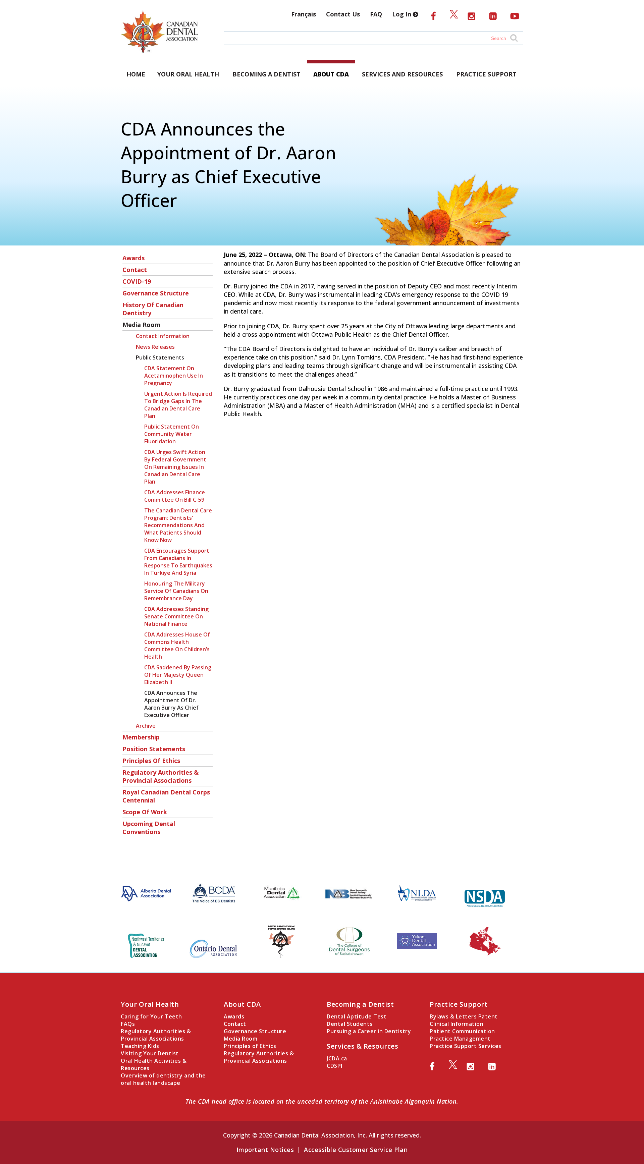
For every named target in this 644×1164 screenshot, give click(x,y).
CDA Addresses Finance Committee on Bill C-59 (174, 496)
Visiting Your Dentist (150, 1053)
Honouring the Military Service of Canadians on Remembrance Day (176, 591)
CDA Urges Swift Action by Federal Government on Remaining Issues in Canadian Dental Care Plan (175, 466)
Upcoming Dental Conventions (148, 828)
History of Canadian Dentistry (152, 309)
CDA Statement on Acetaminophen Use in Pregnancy (173, 376)
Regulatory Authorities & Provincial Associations (160, 776)
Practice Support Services (465, 1046)
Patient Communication (462, 1031)
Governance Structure (155, 293)
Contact (134, 270)
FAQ (376, 14)
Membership (141, 737)
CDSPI (334, 1065)
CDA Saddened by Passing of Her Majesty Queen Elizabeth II (177, 675)
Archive (146, 725)
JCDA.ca (337, 1058)
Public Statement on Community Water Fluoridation (171, 434)
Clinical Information (456, 1024)
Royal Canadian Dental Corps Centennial (166, 796)
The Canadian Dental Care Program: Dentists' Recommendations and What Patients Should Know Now (178, 525)
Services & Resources (362, 1046)
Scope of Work (144, 812)
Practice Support (486, 74)
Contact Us (343, 14)
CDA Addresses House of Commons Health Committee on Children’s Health (177, 645)
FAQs (128, 1024)
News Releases (155, 346)
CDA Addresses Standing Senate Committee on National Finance (176, 616)
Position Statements (153, 749)
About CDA (331, 74)
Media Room (141, 325)
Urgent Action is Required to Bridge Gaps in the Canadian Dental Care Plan (178, 405)
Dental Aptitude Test (356, 1016)
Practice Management (460, 1038)
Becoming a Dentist (266, 74)
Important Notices (265, 1150)
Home (135, 74)
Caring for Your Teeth (151, 1016)
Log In (402, 14)
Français (303, 14)
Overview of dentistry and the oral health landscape (163, 1079)
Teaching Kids (140, 1046)
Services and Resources (402, 74)
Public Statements (160, 357)
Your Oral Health (188, 74)
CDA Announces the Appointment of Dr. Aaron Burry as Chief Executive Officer (171, 704)
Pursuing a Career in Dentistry (369, 1031)
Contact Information (163, 336)
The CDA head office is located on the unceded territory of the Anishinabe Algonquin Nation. (322, 1101)
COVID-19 (136, 281)
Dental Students (350, 1024)
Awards (133, 258)
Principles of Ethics (151, 761)
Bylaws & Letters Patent (464, 1016)
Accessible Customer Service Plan (356, 1150)
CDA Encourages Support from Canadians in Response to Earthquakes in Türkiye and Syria (178, 561)
